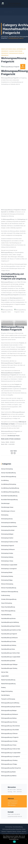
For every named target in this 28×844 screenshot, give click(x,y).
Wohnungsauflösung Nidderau (8, 775)
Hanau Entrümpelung (6, 603)
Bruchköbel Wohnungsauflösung (9, 499)
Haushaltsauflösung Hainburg (8, 645)
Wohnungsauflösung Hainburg (8, 718)
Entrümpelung (4, 515)
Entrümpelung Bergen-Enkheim (9, 526)
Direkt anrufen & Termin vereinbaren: (11, 438)
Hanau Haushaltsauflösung (8, 607)
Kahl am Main (4, 672)
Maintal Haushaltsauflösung (8, 679)
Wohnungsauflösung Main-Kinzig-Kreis (11, 768)
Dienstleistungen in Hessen (8, 511)
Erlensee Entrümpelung (7, 584)
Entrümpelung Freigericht (7, 545)
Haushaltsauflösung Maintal (8, 660)
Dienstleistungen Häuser (13, 435)
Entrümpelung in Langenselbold (9, 564)
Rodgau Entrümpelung (7, 691)
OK (14, 841)
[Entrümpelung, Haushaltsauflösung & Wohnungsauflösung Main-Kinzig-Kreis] (14, 4)
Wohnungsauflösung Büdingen (9, 710)
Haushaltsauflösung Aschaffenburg (10, 622)
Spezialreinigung (5, 695)
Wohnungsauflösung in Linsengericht (10, 756)
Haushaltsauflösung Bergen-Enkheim (10, 626)
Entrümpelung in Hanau (7, 561)
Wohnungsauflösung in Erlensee (9, 733)
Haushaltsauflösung (6, 614)
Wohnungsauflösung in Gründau (9, 741)
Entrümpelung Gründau (7, 553)
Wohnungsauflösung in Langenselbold (10, 752)
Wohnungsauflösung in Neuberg (9, 760)
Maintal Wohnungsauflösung (8, 683)
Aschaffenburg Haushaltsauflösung (10, 488)
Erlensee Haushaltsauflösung (8, 587)
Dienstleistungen (5, 503)
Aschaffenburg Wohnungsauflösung (10, 492)
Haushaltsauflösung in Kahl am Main (10, 653)
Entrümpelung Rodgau (7, 580)
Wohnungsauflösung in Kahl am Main (10, 748)
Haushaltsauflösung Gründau (8, 641)
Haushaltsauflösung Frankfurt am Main (11, 630)
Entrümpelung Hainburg (7, 557)
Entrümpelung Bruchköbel (7, 530)
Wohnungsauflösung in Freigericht (9, 737)
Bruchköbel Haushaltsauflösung (9, 495)
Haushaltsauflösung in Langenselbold (10, 656)
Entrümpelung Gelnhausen (8, 549)
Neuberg (3, 687)
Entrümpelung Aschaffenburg (8, 522)
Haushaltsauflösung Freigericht (9, 633)
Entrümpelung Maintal (6, 572)
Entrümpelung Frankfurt (7, 538)
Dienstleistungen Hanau (8, 49)
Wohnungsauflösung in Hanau (8, 745)
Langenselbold (4, 676)
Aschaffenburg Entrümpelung (8, 484)
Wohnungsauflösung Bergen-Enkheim (10, 706)
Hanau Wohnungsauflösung (8, 610)
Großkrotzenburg (5, 595)
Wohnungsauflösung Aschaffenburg (10, 702)
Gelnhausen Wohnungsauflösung (9, 591)
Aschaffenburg (5, 480)
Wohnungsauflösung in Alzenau (9, 722)
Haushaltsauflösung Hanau (8, 649)
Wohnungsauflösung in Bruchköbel (10, 729)
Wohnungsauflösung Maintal (8, 771)
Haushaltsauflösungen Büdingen (9, 664)
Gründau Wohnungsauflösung (8, 599)
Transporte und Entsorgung (8, 699)
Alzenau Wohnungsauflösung (8, 476)
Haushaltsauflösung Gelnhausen (9, 637)
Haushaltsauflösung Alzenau (8, 618)
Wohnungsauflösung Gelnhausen (9, 714)
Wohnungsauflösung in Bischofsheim (10, 725)
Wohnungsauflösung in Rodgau (9, 764)
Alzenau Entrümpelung (7, 469)
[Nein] (26, 839)
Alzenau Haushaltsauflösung (8, 472)
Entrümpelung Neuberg (7, 576)
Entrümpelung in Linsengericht (8, 568)
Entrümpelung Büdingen (7, 534)
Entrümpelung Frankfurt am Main (9, 541)
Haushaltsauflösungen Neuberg (9, 668)
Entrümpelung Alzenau (7, 518)
